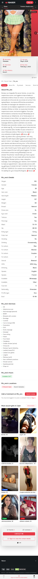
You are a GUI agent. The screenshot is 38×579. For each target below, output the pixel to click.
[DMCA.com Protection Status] (20, 569)
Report (35, 77)
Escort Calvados (19, 387)
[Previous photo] (2, 33)
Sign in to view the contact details (20, 538)
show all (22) (31, 405)
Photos (4, 85)
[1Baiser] (10, 2)
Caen (2, 54)
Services (28, 85)
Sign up (29, 2)
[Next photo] (35, 33)
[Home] (2, 81)
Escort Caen (8, 81)
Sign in (34, 398)
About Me (12, 85)
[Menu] (2, 2)
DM (20, 543)
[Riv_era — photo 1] (15, 33)
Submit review (30, 394)
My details (20, 85)
